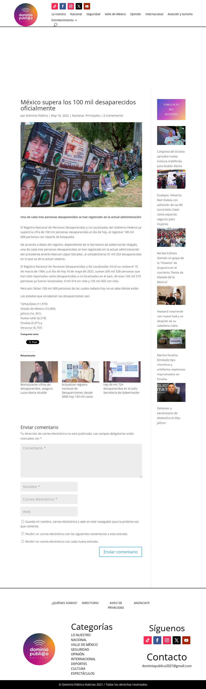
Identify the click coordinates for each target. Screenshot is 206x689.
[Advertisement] (103, 57)
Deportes (79, 664)
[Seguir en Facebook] (63, 6)
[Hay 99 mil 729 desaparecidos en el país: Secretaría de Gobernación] (122, 372)
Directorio (90, 603)
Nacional (76, 14)
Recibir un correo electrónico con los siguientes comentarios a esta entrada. (76, 534)
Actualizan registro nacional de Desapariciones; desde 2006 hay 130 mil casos (77, 390)
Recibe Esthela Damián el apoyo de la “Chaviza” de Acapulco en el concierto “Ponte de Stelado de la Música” (170, 267)
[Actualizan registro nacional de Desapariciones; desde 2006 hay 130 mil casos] (80, 372)
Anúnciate (142, 603)
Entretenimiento (62, 20)
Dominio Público (37, 115)
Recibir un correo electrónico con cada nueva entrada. (62, 541)
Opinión (135, 14)
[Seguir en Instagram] (71, 6)
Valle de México (115, 14)
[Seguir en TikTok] (55, 6)
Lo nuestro (59, 14)
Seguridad (93, 14)
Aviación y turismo (180, 14)
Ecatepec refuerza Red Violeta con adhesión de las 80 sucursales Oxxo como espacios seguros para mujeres (169, 209)
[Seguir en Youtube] (87, 6)
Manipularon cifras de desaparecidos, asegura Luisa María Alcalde (37, 388)
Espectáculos (83, 673)
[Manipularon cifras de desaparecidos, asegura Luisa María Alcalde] (39, 372)
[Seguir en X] (79, 6)
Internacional (154, 14)
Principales (92, 115)
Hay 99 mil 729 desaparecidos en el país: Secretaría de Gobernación (121, 388)
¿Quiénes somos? (64, 603)
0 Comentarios (113, 115)
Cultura (78, 668)
